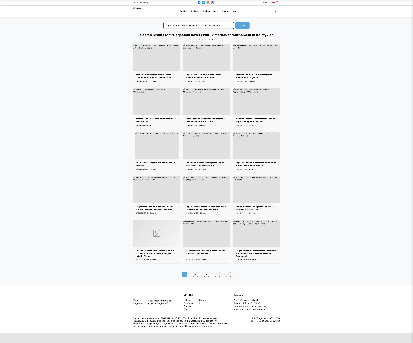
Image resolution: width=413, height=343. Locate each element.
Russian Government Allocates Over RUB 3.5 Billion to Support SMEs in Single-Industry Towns (155, 253)
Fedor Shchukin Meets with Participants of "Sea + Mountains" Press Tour (205, 120)
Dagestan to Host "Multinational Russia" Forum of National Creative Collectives (154, 208)
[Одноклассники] (208, 3)
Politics (183, 11)
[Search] (276, 11)
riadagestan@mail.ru (250, 300)
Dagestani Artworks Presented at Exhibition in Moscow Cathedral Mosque (256, 164)
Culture (225, 11)
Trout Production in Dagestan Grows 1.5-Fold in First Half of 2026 (255, 208)
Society (206, 11)
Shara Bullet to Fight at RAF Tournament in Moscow (155, 164)
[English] (277, 2)
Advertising (144, 3)
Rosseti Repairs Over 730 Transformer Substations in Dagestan (254, 76)
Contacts (266, 2)
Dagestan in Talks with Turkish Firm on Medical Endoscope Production (204, 76)
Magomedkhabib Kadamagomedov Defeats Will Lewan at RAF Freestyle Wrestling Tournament (256, 253)
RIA (234, 11)
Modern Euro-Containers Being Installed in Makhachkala (156, 120)
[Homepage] (138, 11)
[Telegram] (203, 3)
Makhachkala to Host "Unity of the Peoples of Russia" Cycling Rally (205, 252)
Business (195, 11)
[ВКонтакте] (199, 3)
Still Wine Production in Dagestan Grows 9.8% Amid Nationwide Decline (205, 164)
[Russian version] (273, 2)
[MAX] (212, 3)
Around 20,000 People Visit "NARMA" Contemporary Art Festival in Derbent (153, 76)
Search (242, 25)
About (135, 3)
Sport (216, 11)
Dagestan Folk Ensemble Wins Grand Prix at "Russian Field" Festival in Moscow (206, 208)
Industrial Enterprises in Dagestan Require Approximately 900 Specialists (255, 120)
